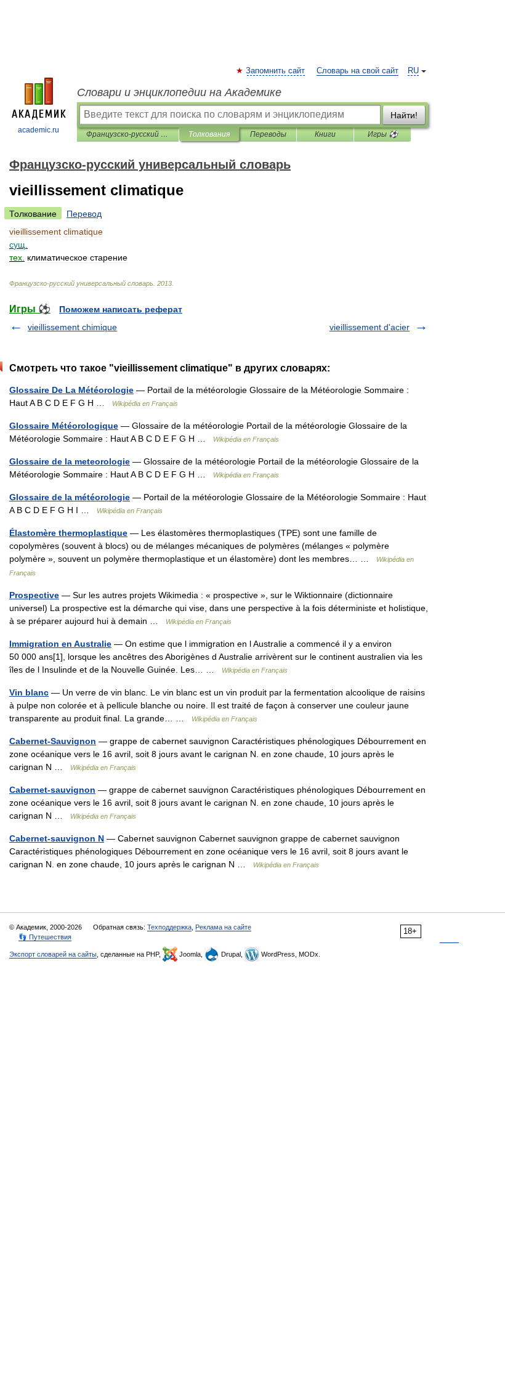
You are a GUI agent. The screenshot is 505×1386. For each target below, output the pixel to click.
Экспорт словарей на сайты (53, 954)
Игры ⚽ (383, 134)
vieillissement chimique (72, 327)
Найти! (404, 115)
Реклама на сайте (223, 927)
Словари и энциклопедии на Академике (179, 92)
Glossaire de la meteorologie (69, 461)
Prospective (34, 595)
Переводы (268, 134)
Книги (325, 134)
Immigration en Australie (60, 644)
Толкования (209, 134)
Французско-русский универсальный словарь (127, 134)
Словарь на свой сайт (357, 71)
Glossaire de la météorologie (69, 497)
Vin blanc (29, 692)
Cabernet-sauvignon (52, 790)
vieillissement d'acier (369, 327)
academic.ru (38, 130)
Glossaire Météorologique (63, 426)
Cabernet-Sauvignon (52, 741)
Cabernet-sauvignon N (56, 838)
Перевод (84, 214)
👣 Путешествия (44, 937)
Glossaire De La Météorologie (71, 390)
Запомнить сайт (276, 71)
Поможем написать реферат (120, 309)
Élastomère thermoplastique (68, 533)
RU (413, 71)
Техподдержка (169, 927)
